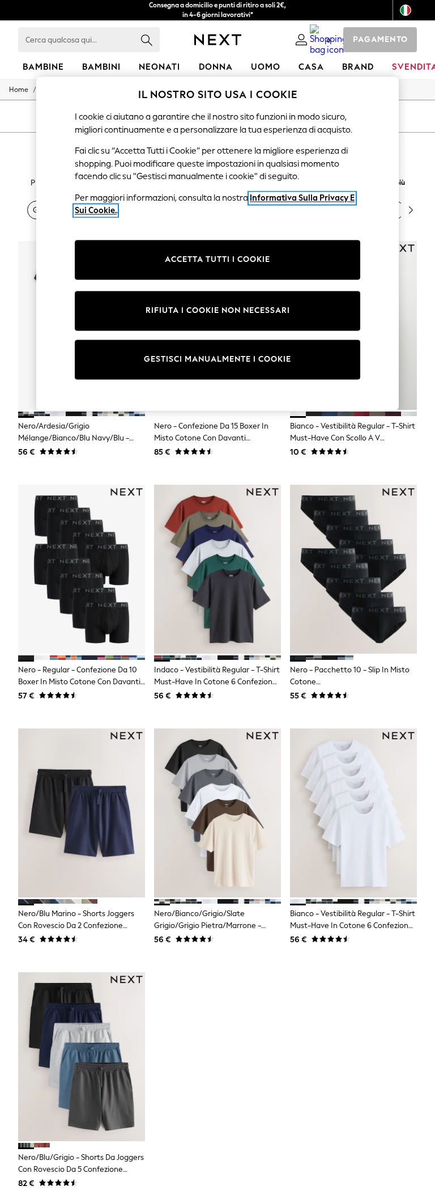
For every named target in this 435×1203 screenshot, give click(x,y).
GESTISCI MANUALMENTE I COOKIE (217, 360)
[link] (301, 39)
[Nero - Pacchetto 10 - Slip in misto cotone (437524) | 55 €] (353, 569)
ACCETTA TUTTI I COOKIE (217, 260)
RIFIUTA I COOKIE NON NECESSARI (218, 311)
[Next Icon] (217, 39)
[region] (217, 244)
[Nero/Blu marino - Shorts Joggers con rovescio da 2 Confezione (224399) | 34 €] (81, 813)
